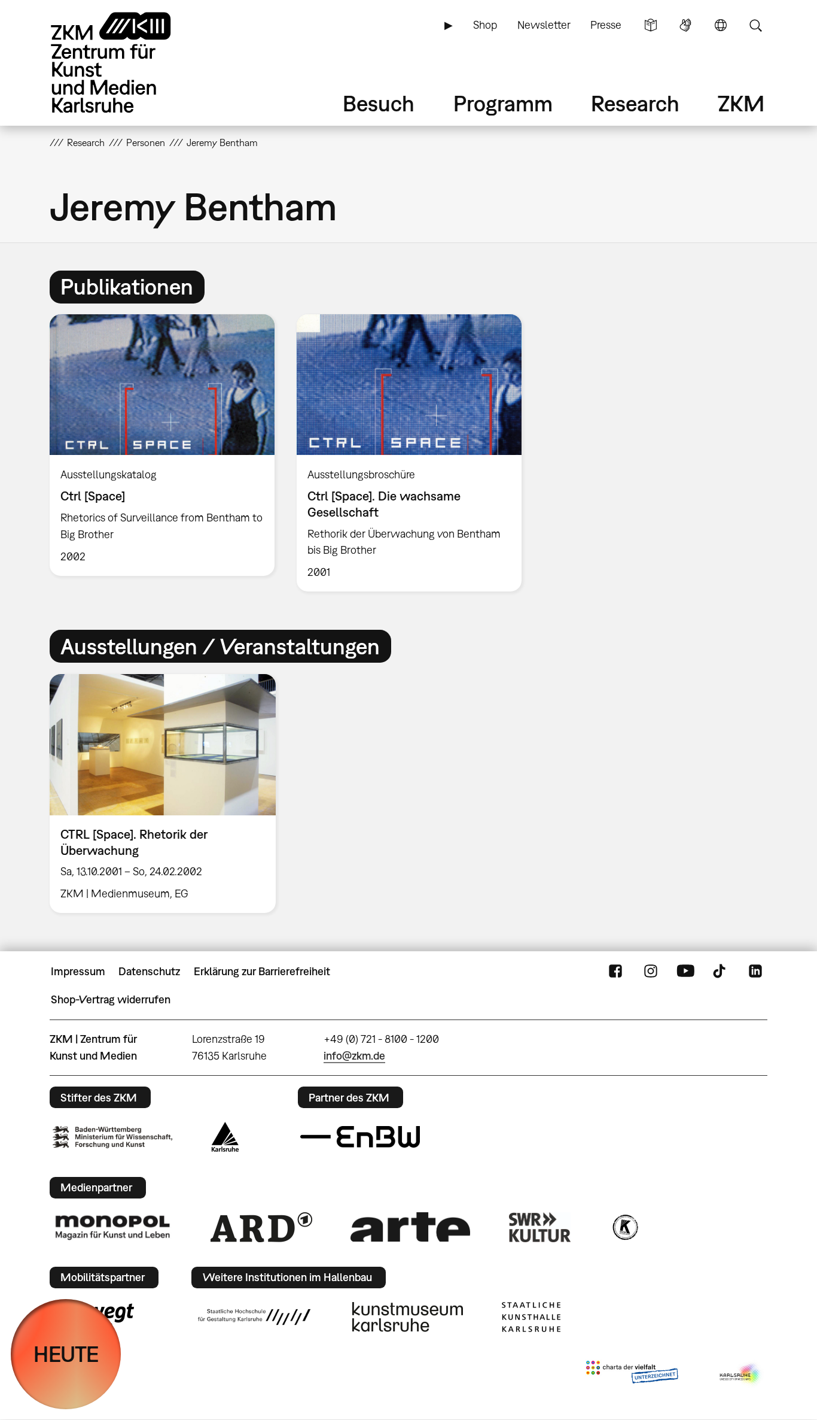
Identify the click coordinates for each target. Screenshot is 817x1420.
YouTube (685, 971)
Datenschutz (149, 971)
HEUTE (66, 1354)
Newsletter (544, 25)
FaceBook (615, 971)
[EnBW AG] (360, 1137)
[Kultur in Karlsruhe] (624, 1227)
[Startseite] (127, 62)
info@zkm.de (354, 1055)
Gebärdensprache (685, 25)
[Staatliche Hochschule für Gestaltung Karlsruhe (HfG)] (254, 1317)
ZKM (741, 103)
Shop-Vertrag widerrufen (110, 999)
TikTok (721, 971)
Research (635, 103)
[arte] (410, 1227)
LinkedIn (755, 971)
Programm (503, 103)
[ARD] (261, 1227)
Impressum (78, 971)
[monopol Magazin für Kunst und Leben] (112, 1226)
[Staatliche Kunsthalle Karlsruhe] (531, 1317)
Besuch (378, 103)
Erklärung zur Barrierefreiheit (262, 971)
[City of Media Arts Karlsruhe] (741, 1374)
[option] (162, 444)
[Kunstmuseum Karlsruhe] (407, 1317)
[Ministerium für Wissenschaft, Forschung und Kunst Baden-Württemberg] (112, 1137)
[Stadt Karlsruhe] (225, 1137)
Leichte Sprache (651, 25)
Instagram (651, 971)
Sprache (721, 25)
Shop (485, 25)
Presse (605, 25)
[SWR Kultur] (540, 1227)
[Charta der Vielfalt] (632, 1374)
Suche (755, 25)
